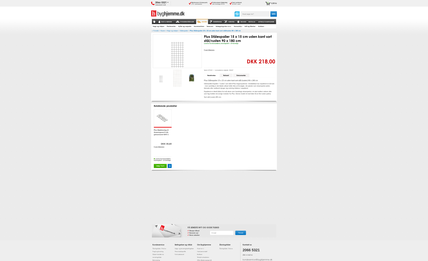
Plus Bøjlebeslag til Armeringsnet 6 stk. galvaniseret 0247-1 (161, 132)
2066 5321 (161, 2)
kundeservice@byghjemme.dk (257, 259)
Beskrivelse (211, 75)
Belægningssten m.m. (223, 26)
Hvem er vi (200, 249)
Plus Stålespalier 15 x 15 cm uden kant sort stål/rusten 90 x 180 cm (215, 31)
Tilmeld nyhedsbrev (203, 257)
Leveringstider (157, 257)
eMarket (237, 14)
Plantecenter (171, 26)
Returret (226, 75)
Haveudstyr (238, 26)
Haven (204, 22)
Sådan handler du (158, 254)
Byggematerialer (187, 22)
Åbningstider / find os (226, 249)
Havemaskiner (199, 26)
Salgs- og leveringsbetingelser (184, 249)
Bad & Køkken (166, 22)
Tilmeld (240, 233)
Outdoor (261, 26)
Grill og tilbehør (250, 26)
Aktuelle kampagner (266, 22)
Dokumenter (241, 75)
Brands (243, 22)
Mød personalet (202, 251)
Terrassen (210, 26)
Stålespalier (184, 31)
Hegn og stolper (158, 26)
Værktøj (231, 22)
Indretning (217, 22)
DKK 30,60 (166, 144)
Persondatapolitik (180, 251)
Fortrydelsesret (179, 254)
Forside (156, 31)
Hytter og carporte (184, 26)
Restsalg (251, 22)
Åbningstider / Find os (159, 249)
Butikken (199, 254)
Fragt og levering (157, 251)
